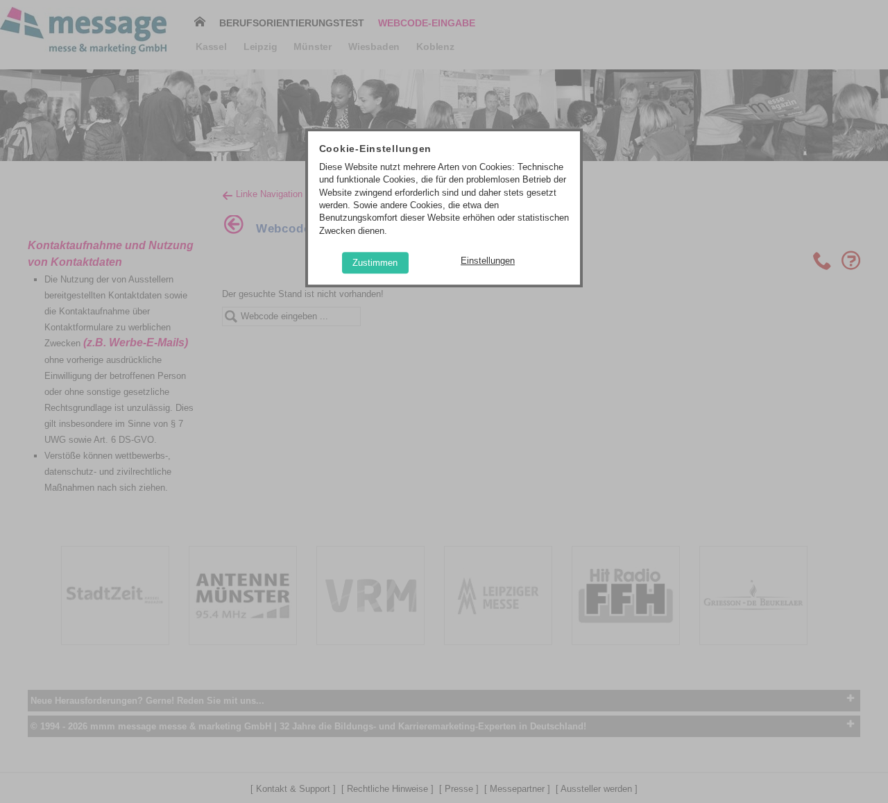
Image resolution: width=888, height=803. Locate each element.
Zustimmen (375, 262)
